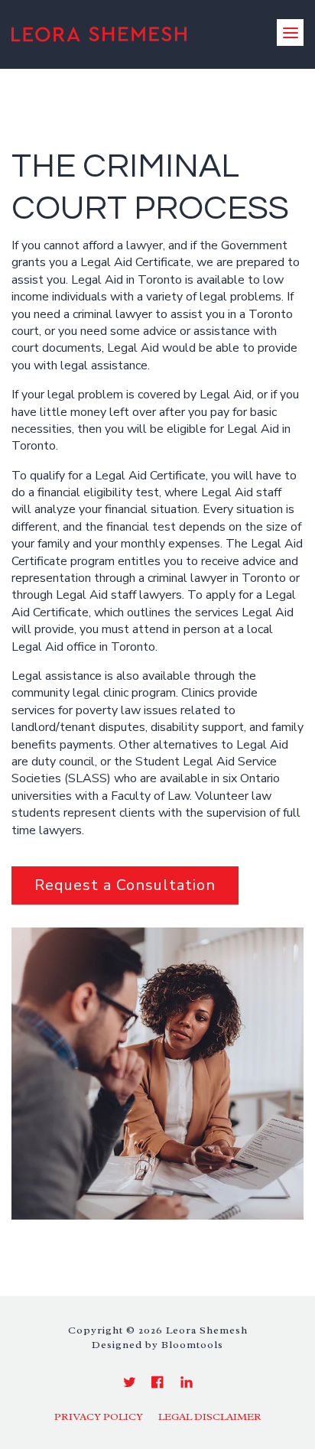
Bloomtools (192, 1344)
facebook (157, 1382)
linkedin (186, 1382)
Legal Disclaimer (209, 1417)
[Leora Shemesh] (99, 33)
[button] (125, 885)
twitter (129, 1382)
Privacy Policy (98, 1417)
